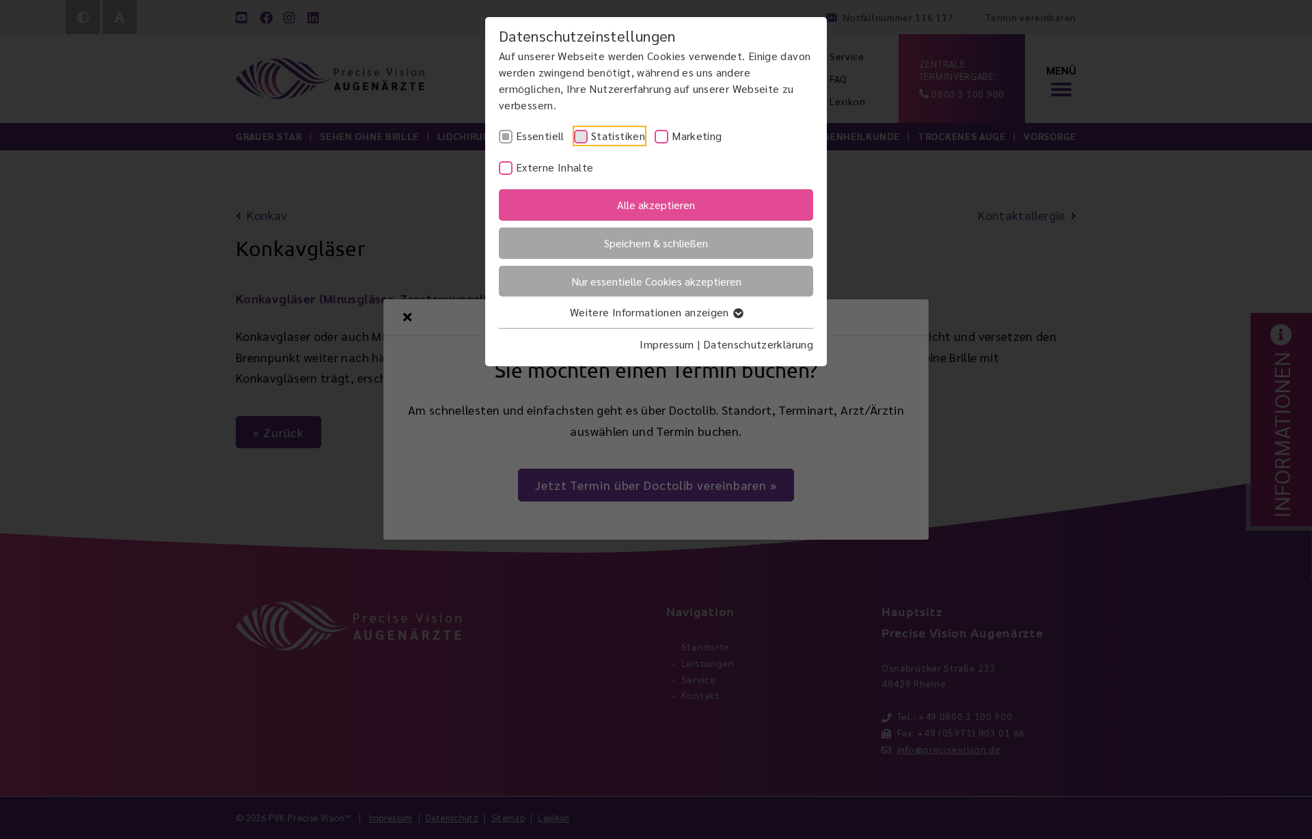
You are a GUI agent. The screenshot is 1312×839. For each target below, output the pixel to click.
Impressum (667, 344)
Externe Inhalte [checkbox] (554, 167)
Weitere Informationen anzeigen (651, 312)
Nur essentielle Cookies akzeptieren (656, 281)
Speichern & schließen (656, 243)
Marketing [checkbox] (697, 135)
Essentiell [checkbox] (540, 135)
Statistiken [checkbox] (618, 135)
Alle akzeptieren (656, 204)
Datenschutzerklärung (758, 344)
